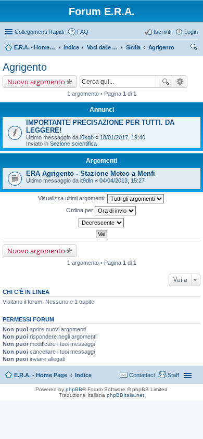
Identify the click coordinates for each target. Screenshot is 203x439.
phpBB (74, 389)
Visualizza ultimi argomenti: (72, 198)
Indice (83, 375)
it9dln (86, 180)
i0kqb (87, 137)
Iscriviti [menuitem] (162, 32)
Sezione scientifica (73, 143)
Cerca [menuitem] (193, 48)
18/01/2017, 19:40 (122, 137)
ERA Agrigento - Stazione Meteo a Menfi (90, 173)
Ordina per (80, 210)
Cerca (165, 81)
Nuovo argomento (36, 81)
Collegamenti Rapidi (39, 32)
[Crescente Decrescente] (101, 222)
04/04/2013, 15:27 (122, 180)
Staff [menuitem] (173, 375)
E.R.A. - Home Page (40, 375)
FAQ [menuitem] (82, 32)
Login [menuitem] (191, 32)
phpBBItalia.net (125, 395)
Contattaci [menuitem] (142, 375)
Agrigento (25, 67)
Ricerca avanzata (180, 81)
